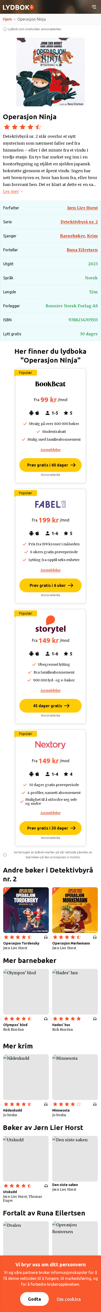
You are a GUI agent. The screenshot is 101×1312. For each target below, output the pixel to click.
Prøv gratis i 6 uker (48, 585)
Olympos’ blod (15, 1025)
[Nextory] (50, 745)
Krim (92, 235)
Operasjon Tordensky (21, 943)
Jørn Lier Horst (82, 207)
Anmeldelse (50, 450)
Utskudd (10, 1192)
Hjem (7, 19)
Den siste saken (65, 1185)
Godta (34, 1299)
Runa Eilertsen (82, 249)
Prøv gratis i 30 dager (47, 828)
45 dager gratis (47, 706)
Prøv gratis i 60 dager (47, 465)
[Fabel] (50, 504)
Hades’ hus (61, 1025)
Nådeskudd (12, 1110)
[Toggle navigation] (94, 7)
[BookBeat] (50, 384)
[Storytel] (50, 624)
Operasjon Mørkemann (71, 943)
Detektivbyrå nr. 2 (79, 221)
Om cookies (69, 1299)
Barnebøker (73, 235)
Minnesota (61, 1110)
